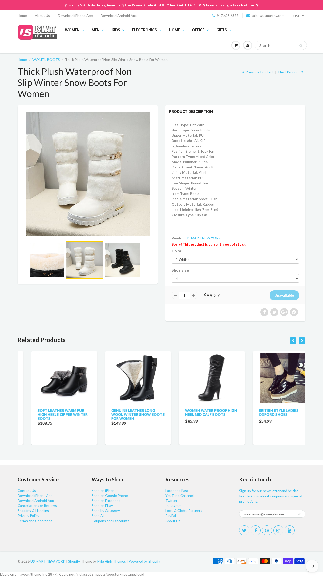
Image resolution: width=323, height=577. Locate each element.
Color (176, 251)
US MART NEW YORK (203, 238)
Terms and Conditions (35, 520)
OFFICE (198, 30)
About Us (42, 15)
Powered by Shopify (144, 561)
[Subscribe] (299, 514)
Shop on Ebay (102, 505)
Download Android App (119, 15)
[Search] (300, 46)
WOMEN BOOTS (46, 59)
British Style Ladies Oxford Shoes (265, 412)
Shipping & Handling (33, 510)
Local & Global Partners (183, 510)
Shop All (98, 515)
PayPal (170, 515)
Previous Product (259, 72)
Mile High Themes (111, 561)
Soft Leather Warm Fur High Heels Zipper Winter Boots (49, 414)
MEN (96, 30)
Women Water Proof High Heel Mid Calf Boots (198, 412)
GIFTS (221, 30)
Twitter (171, 500)
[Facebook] (256, 530)
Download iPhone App (75, 15)
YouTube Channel (179, 495)
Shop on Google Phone (110, 495)
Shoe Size (180, 270)
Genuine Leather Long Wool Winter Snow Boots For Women (124, 414)
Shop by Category (106, 510)
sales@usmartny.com (267, 15)
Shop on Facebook (106, 500)
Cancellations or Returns (37, 505)
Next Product (289, 72)
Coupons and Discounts (110, 520)
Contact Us (27, 490)
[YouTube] (290, 530)
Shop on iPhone (104, 490)
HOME (174, 30)
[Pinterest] (267, 530)
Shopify (74, 561)
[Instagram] (278, 530)
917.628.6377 (227, 15)
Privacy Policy (28, 515)
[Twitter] (244, 530)
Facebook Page (177, 490)
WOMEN (72, 30)
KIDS (116, 30)
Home (22, 15)
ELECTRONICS (144, 30)
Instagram (173, 505)
